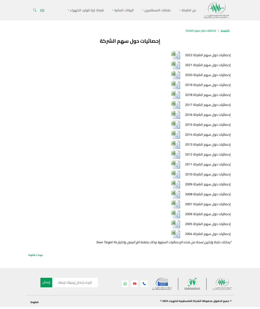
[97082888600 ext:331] (144, 284)
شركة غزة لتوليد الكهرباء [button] (86, 10)
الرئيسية (225, 30)
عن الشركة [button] (188, 10)
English (32, 255)
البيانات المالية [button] (124, 10)
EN (42, 10)
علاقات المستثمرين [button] (157, 10)
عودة (40, 255)
